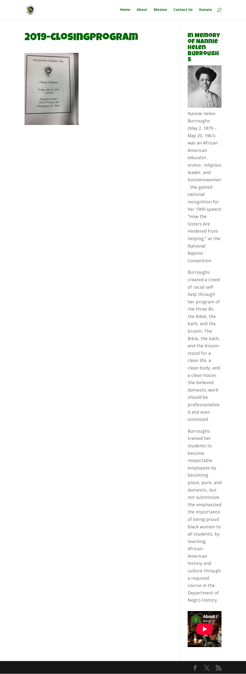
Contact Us (183, 10)
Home (125, 10)
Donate (205, 10)
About (142, 10)
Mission (160, 10)
